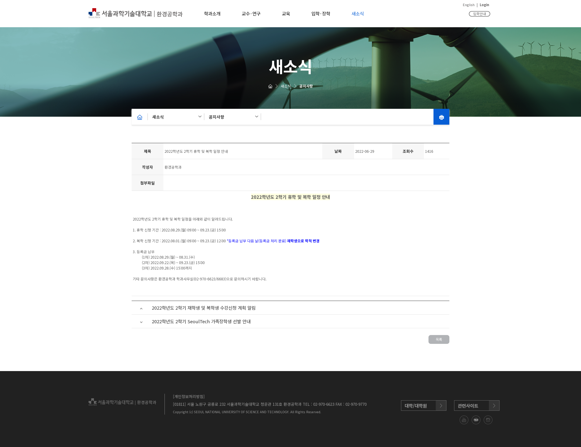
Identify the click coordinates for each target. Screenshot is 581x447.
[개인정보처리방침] (189, 396)
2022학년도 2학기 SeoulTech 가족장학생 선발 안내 (201, 321)
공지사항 (306, 85)
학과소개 (212, 13)
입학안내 (479, 13)
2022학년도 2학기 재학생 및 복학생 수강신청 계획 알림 (204, 307)
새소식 (358, 13)
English (469, 4)
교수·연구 (251, 13)
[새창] (464, 419)
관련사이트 (468, 405)
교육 (286, 13)
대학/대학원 (416, 405)
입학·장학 (320, 13)
